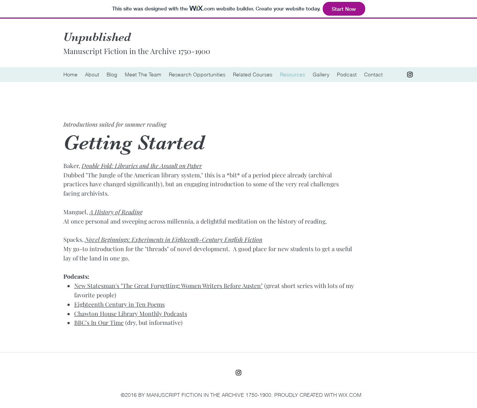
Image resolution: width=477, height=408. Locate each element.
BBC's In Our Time (99, 322)
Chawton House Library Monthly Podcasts (130, 313)
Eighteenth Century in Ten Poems (119, 304)
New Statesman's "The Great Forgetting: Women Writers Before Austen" (168, 286)
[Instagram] (410, 74)
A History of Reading (115, 212)
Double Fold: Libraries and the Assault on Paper (142, 166)
